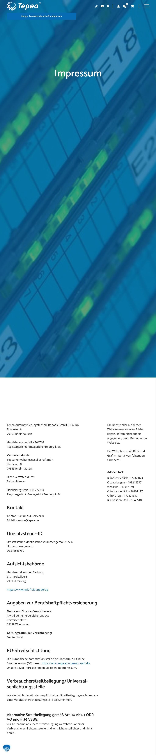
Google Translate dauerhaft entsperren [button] (41, 16)
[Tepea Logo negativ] (24, 6)
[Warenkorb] (132, 6)
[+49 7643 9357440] (96, 6)
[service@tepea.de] (102, 6)
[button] (6, 748)
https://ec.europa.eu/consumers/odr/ (66, 663)
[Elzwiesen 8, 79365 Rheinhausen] (108, 6)
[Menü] (146, 6)
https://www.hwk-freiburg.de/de (27, 589)
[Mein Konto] (118, 6)
